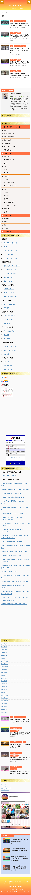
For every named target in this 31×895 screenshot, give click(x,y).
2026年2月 (4, 655)
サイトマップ (24, 883)
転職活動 (6, 176)
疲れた (24, 38)
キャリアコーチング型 (10, 146)
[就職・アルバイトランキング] (5, 385)
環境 (5, 225)
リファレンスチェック (11, 205)
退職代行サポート (9, 150)
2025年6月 (4, 678)
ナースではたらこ (9, 331)
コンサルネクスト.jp (10, 269)
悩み (6, 179)
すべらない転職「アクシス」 (11, 571)
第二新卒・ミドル (9, 133)
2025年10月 (4, 667)
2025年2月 (4, 689)
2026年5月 (4, 649)
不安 (19, 27)
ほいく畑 (6, 362)
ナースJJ (6, 335)
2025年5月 (4, 681)
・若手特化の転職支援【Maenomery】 (13, 497)
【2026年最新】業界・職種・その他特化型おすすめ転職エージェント (19, 868)
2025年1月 (4, 692)
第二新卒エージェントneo (12, 266)
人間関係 (6, 218)
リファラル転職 (9, 182)
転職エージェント (9, 156)
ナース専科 (7, 339)
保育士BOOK (8, 369)
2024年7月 (4, 709)
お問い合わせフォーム (18, 881)
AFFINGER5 (15, 892)
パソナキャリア (8, 254)
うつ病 (6, 228)
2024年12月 (4, 695)
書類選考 (6, 208)
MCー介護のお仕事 (10, 350)
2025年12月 (4, 661)
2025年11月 (4, 664)
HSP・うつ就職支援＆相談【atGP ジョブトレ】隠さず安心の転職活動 (19, 858)
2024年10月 (4, 701)
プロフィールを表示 (15, 824)
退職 (22, 27)
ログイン (3, 784)
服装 (6, 199)
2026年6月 (4, 647)
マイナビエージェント (10, 250)
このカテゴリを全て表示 (15, 457)
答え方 (7, 195)
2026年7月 (4, 644)
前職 (23, 65)
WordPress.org (5, 790)
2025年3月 (4, 686)
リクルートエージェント (11, 258)
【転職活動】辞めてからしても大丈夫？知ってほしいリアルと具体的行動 (19, 50)
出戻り (19, 65)
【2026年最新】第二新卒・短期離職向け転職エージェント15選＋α (19, 841)
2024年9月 (4, 703)
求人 (6, 163)
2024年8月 (4, 706)
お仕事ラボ (7, 323)
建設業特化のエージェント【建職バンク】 (15, 513)
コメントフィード (6, 788)
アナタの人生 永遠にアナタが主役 (15, 889)
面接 (5, 189)
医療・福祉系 (7, 140)
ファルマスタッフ (9, 315)
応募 (6, 173)
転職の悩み (7, 153)
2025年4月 (4, 684)
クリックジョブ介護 (10, 346)
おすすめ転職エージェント (12, 127)
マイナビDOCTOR (9, 304)
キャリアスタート (9, 277)
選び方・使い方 (9, 160)
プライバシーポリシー (15, 883)
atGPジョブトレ (9, 289)
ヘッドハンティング (10, 186)
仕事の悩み (7, 215)
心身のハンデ (7, 143)
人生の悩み (7, 231)
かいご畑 (6, 354)
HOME (5, 881)
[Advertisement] (15, 622)
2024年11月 (4, 698)
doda (5, 246)
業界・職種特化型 (9, 136)
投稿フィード (4, 786)
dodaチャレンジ (9, 292)
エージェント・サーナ (10, 296)
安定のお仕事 (8, 281)
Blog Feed (10, 881)
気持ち (6, 222)
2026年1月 (4, 658)
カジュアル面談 (9, 202)
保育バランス (8, 365)
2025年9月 (4, 669)
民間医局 (6, 308)
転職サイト (7, 166)
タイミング (20, 77)
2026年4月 (4, 652)
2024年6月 (4, 712)
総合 (5, 130)
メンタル (20, 38)
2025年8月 (4, 672)
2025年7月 (4, 675)
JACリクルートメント (10, 243)
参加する (23, 460)
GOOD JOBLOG (15, 6)
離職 (24, 27)
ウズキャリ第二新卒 (10, 273)
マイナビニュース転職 (9, 476)
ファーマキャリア (9, 319)
